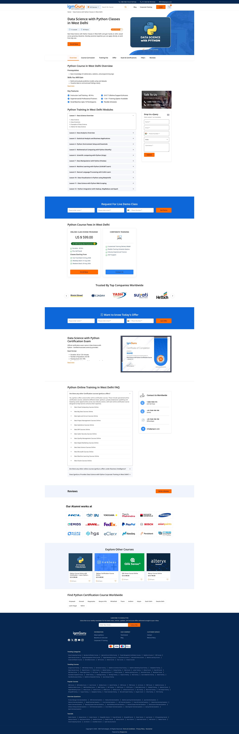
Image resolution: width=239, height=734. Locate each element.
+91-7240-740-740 (148, 2)
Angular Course (139, 692)
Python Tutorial (72, 717)
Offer (114, 58)
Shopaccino (123, 732)
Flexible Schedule (110, 102)
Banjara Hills (103, 601)
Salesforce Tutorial (97, 719)
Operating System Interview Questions (94, 704)
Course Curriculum (88, 58)
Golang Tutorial (82, 717)
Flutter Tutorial (139, 717)
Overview (73, 58)
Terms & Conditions (129, 729)
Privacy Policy (140, 729)
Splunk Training (113, 685)
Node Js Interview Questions (112, 700)
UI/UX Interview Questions (96, 706)
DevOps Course (103, 685)
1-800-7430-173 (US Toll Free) (128, 2)
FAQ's (143, 58)
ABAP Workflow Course (89, 687)
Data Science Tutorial (85, 719)
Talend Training (160, 674)
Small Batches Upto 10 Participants (83, 102)
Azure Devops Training (108, 677)
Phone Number (149, 131)
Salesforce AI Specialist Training (92, 677)
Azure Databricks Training (147, 674)
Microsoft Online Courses (137, 657)
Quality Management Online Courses (91, 657)
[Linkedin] (75, 640)
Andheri (130, 601)
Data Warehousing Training (75, 677)
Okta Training (135, 674)
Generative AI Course (106, 672)
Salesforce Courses (148, 655)
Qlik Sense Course (72, 672)
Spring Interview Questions (152, 706)
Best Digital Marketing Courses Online (86, 443)
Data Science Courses (123, 657)
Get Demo (163, 210)
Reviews (153, 58)
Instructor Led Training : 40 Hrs (82, 95)
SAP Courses (101, 659)
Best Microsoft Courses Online (83, 452)
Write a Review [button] (163, 491)
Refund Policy (151, 638)
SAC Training (111, 687)
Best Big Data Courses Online (83, 411)
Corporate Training (146, 7)
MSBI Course (107, 689)
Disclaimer (149, 729)
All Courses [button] (93, 7)
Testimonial (124, 635)
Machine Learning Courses (153, 657)
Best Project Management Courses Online (87, 420)
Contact (149, 635)
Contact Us (119, 272)
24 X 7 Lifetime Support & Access (116, 95)
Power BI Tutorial (117, 717)
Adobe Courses (110, 659)
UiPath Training (90, 674)
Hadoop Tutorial (120, 719)
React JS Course (86, 670)
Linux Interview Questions (109, 702)
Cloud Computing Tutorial (74, 721)
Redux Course (86, 689)
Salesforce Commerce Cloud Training (118, 667)
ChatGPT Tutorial (109, 719)
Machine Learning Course (131, 672)
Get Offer (163, 321)
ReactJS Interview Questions (93, 702)
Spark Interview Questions (74, 709)
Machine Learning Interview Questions (131, 700)
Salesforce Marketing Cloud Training (138, 667)
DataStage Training (101, 674)
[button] (94, 244)
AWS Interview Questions (96, 700)
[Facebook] (68, 640)
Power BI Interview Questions (141, 702)
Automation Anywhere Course (75, 674)
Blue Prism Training (151, 689)
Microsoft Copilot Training (126, 692)
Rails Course (127, 670)
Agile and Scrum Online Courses (109, 655)
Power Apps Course (85, 672)
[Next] (172, 296)
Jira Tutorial (87, 721)
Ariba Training (149, 692)
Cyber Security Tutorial (110, 721)
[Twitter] (72, 640)
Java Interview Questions (150, 700)
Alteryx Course (147, 670)
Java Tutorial (149, 717)
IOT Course (95, 672)
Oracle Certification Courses (75, 659)
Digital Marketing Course (74, 689)
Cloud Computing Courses (74, 655)
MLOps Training (118, 672)
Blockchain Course (157, 672)
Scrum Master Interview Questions (113, 706)
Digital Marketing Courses (109, 657)
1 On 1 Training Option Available (116, 99)
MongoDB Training (72, 692)
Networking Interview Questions (159, 702)
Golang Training (117, 670)
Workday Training (113, 674)
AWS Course (71, 685)
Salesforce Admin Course (74, 687)
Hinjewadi (72, 601)
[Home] (76, 7)
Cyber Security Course (73, 670)
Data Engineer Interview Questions (133, 706)
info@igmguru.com (166, 2)
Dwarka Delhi (160, 601)
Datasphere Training (155, 667)
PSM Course (132, 685)
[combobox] (146, 133)
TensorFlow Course (145, 672)
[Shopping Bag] (169, 7)
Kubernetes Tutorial (141, 719)
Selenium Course (164, 687)
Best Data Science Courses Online (85, 447)
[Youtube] (79, 640)
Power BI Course (158, 670)
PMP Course (149, 685)
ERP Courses (158, 655)
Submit (149, 155)
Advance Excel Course (128, 689)
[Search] (125, 7)
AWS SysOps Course (81, 685)
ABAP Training (101, 687)
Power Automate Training (110, 692)
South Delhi (148, 601)
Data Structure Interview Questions (157, 704)
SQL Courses (120, 659)
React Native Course (140, 687)
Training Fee (103, 58)
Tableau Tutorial (162, 719)
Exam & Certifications (128, 58)
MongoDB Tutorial (128, 717)
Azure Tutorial (130, 719)
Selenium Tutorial (72, 719)
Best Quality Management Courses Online (87, 438)
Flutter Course (96, 670)
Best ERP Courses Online (82, 429)
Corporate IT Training (101, 640)
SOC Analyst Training (164, 689)
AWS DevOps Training (87, 667)
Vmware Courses (130, 659)
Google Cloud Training (73, 667)
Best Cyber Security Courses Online (85, 434)
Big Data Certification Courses (91, 655)
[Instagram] (82, 640)
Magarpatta (91, 601)
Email (146, 125)
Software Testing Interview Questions (77, 706)
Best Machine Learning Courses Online (86, 456)
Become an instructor (101, 638)
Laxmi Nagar (73, 606)
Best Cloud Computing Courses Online (86, 407)
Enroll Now (74, 44)
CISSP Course (120, 687)
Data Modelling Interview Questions (116, 704)
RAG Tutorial (152, 719)
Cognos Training (84, 692)
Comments (147, 142)
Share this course (151, 49)
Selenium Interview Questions (75, 702)
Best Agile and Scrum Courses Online (86, 416)
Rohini (83, 606)
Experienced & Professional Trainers (83, 99)
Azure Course (92, 685)
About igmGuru (99, 635)
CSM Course (123, 685)
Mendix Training (106, 670)
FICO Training (159, 692)
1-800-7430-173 (153, 102)
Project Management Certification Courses (130, 655)
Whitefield (113, 601)
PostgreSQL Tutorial (105, 717)
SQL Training (140, 689)
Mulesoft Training (152, 687)
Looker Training (137, 670)
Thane (123, 601)
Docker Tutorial (93, 717)
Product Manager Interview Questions (77, 700)
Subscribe (134, 625)
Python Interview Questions (75, 704)
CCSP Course (129, 687)
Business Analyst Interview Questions (137, 704)
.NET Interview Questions (124, 702)
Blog (135, 7)
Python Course (97, 689)
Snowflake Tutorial (97, 721)
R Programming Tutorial (161, 717)
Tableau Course (116, 689)
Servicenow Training (101, 667)
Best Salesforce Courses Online (84, 425)
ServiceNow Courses (90, 659)
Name (146, 119)
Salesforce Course (159, 685)
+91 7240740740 (153, 105)
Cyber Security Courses (74, 657)
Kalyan (139, 601)
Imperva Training (124, 674)
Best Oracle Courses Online (83, 461)
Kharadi (81, 601)
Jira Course (140, 685)
